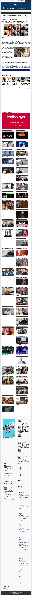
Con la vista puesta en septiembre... (24, 443)
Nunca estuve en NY (6, 486)
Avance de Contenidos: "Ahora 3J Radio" (24, 506)
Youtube (20, 0)
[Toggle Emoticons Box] (2, 93)
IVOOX (23, 0)
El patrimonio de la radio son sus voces (24, 542)
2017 (19, 475)
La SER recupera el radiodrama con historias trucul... (23, 576)
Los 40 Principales (10, 39)
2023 (19, 468)
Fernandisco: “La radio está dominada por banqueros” (15, 84)
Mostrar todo (13, 499)
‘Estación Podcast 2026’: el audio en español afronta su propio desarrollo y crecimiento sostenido (25, 435)
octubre (20, 480)
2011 (19, 584)
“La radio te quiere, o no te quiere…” (23, 509)
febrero (20, 577)
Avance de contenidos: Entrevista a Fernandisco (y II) (23, 492)
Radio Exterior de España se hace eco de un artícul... (24, 494)
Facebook (18, 0)
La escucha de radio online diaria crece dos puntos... (24, 554)
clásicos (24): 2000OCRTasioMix (9, 466)
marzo (20, 488)
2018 (19, 474)
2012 (19, 583)
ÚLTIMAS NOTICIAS (5, 12)
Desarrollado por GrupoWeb (16, 593)
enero (20, 578)
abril (19, 487)
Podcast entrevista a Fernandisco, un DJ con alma (5, 84)
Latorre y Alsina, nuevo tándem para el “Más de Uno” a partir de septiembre (25, 427)
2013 (19, 582)
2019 (19, 473)
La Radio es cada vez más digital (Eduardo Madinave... (23, 503)
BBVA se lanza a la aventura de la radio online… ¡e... (24, 508)
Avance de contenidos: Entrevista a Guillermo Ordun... (23, 528)
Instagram (24, 0)
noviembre (20, 479)
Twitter (17, 0)
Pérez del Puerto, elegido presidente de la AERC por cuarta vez (25, 450)
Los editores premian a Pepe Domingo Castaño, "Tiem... (23, 544)
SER (12, 41)
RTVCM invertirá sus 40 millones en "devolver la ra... (23, 524)
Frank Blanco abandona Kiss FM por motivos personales (23, 552)
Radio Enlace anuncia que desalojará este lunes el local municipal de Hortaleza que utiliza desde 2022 (8, 474)
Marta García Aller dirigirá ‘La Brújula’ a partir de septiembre (25, 457)
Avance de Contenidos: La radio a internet (24, 572)
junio (20, 485)
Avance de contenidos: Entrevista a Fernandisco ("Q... (23, 497)
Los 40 (15, 62)
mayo (20, 486)
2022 (19, 469)
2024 (19, 467)
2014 (19, 581)
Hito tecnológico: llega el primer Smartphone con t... (23, 537)
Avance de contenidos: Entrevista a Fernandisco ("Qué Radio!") (25, 84)
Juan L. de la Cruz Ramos (7, 494)
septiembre (20, 481)
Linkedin (21, 0)
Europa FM (17, 39)
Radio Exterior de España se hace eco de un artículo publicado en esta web (11, 87)
